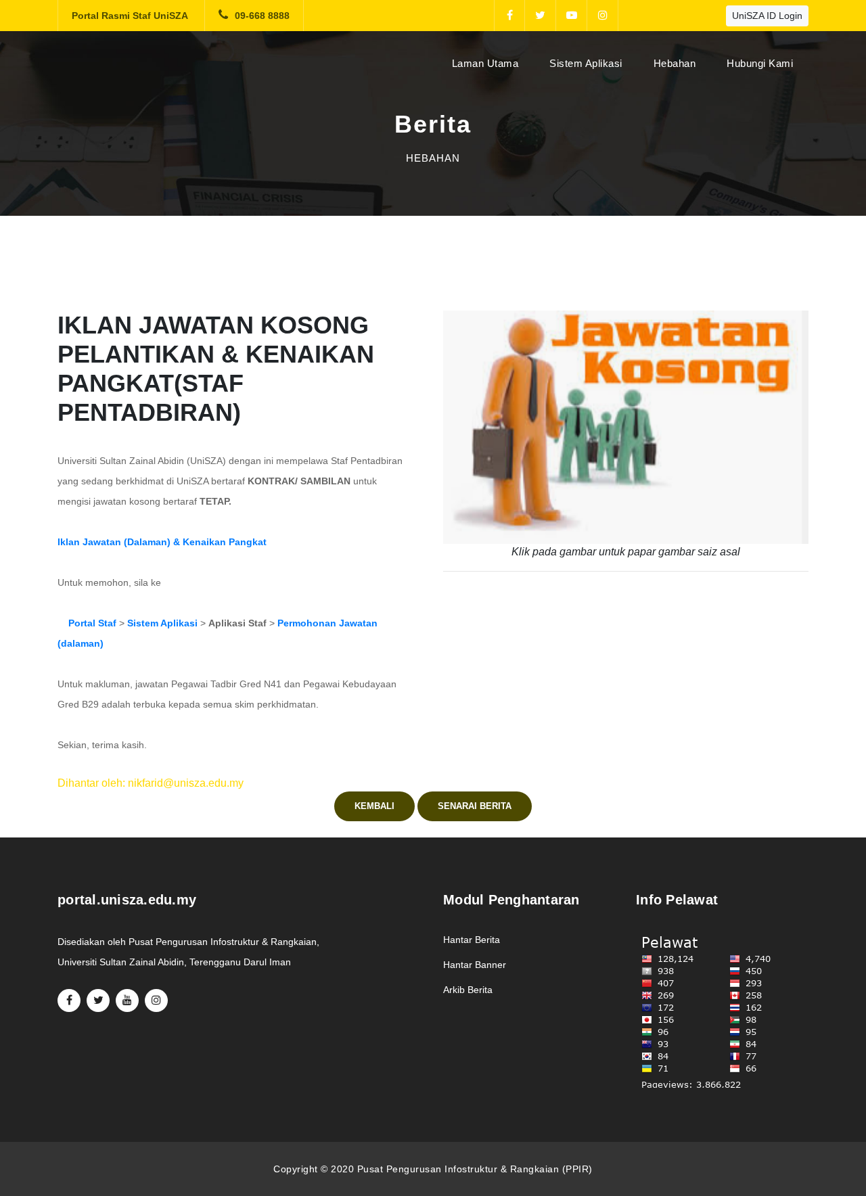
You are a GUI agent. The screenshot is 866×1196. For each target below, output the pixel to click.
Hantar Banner (474, 964)
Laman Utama (488, 63)
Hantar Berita (471, 939)
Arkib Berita (468, 989)
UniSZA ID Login (767, 15)
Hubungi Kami (760, 63)
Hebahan (675, 63)
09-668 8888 (262, 15)
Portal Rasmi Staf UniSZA (130, 15)
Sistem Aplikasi (585, 63)
